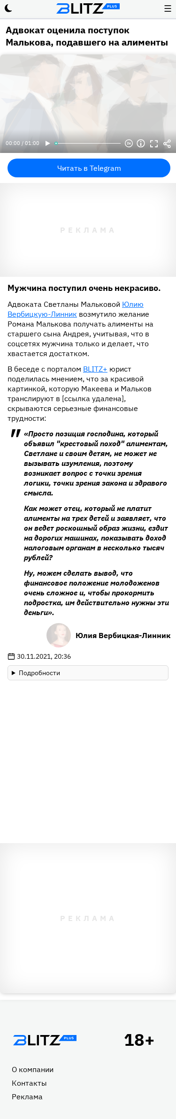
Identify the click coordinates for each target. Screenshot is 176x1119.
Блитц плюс (88, 8)
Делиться (167, 143)
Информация (140, 143)
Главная (44, 1040)
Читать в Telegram (89, 168)
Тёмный (8, 8)
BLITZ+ (95, 368)
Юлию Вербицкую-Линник (76, 309)
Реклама (27, 1096)
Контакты (29, 1083)
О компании (33, 1069)
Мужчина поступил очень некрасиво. (84, 287)
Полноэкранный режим (154, 143)
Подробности (39, 673)
